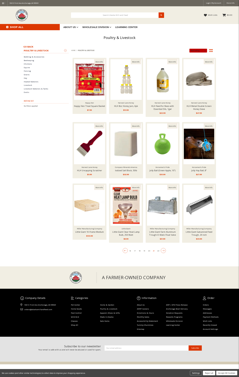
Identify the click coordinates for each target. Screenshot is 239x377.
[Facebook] (22, 315)
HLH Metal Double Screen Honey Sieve (199, 107)
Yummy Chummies (145, 325)
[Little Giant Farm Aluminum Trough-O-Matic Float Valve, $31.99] (162, 205)
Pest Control (76, 313)
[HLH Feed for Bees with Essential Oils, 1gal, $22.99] (162, 80)
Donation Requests (174, 313)
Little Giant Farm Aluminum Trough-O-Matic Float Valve (162, 233)
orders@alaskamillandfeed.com (38, 309)
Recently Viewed (210, 325)
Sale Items (104, 321)
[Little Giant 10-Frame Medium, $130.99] (89, 205)
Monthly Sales (143, 317)
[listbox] (198, 50)
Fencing (27, 71)
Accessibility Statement (147, 321)
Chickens (28, 64)
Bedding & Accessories (34, 57)
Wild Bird (75, 317)
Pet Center (75, 305)
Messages (207, 309)
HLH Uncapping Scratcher (89, 170)
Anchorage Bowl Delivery (177, 309)
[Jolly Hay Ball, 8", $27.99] (199, 144)
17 (135, 251)
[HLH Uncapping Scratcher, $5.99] (89, 144)
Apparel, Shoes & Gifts (110, 313)
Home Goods (76, 309)
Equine (27, 67)
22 (158, 251)
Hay (25, 78)
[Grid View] (210, 50)
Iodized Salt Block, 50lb (126, 170)
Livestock (28, 85)
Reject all (209, 373)
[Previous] (125, 250)
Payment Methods (211, 317)
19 (144, 251)
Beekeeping (29, 60)
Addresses (207, 313)
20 (149, 251)
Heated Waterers (31, 82)
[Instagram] (27, 315)
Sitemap (140, 329)
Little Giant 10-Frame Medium (89, 232)
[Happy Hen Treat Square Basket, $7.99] (89, 80)
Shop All (74, 325)
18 (140, 251)
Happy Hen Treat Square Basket (89, 106)
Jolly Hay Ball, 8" (199, 170)
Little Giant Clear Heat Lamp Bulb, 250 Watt (126, 233)
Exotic (26, 92)
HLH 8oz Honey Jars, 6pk (126, 106)
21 (153, 251)
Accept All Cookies (226, 373)
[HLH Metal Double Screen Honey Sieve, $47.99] (199, 80)
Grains (27, 74)
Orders (206, 305)
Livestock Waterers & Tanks (36, 89)
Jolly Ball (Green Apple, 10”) (162, 170)
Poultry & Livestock (108, 309)
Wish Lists (212, 15)
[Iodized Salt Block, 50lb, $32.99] (126, 144)
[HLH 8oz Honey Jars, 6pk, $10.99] (126, 80)
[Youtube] (32, 315)
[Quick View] (101, 61)
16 (130, 251)
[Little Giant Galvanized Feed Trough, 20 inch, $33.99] (199, 205)
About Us (69, 27)
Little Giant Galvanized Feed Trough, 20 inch (199, 233)
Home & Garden (107, 305)
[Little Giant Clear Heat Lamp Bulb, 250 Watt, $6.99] (126, 205)
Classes (74, 321)
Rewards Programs (174, 317)
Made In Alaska (106, 317)
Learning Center (126, 27)
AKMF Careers (143, 309)
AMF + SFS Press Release (177, 305)
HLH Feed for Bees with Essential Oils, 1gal (162, 107)
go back (28, 47)
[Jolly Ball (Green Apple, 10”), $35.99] (162, 144)
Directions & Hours (145, 313)
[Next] (163, 250)
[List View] (215, 50)
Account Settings (210, 329)
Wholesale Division (95, 27)
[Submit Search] (161, 15)
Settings (196, 373)
